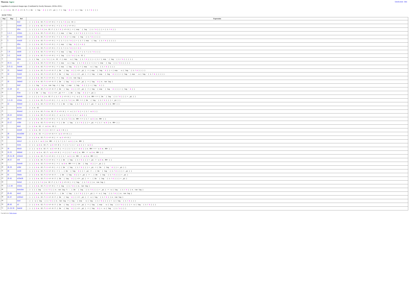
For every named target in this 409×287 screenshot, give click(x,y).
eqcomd (19, 36)
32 (11, 156)
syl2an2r (20, 156)
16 (8, 81)
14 (8, 74)
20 (8, 178)
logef (18, 85)
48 (8, 204)
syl (18, 62)
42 (11, 178)
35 (11, 152)
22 (8, 103)
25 (11, 115)
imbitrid (19, 152)
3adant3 (19, 70)
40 (8, 171)
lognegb (19, 96)
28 (8, 159)
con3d (19, 171)
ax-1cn (19, 107)
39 (11, 167)
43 (8, 197)
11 (11, 62)
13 (8, 70)
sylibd (19, 122)
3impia (19, 174)
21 (12, 100)
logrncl (19, 77)
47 (11, 197)
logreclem (20, 189)
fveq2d (19, 74)
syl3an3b (20, 178)
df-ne (19, 92)
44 (12, 185)
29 (8, 156)
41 (8, 174)
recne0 (19, 25)
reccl (18, 21)
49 (11, 204)
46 (11, 193)
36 (13, 156)
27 (11, 122)
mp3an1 (19, 115)
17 (8, 89)
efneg (19, 59)
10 (8, 62)
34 (8, 148)
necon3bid (20, 133)
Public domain (13, 213)
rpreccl (19, 141)
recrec (19, 48)
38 (8, 167)
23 (8, 122)
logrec (11, 2)
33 (8, 152)
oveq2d (19, 40)
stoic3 (19, 193)
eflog (18, 29)
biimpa (19, 137)
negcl (19, 126)
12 (12, 66)
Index (405, 1)
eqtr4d (19, 51)
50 (13, 208)
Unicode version (399, 1)
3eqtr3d (19, 208)
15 (8, 208)
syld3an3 (20, 197)
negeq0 (19, 130)
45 (8, 193)
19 (11, 208)
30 (8, 133)
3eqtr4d (19, 66)
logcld (19, 55)
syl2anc (19, 33)
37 (11, 159)
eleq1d (19, 118)
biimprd (19, 103)
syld (18, 159)
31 (8, 137)
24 (8, 115)
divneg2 (19, 111)
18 (11, 89)
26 (8, 118)
